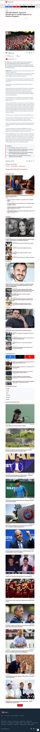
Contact (2, 715)
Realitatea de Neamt (22, 721)
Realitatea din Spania (30, 724)
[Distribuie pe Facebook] (29, 53)
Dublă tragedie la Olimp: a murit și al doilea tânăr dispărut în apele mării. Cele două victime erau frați (23, 382)
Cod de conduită (21, 715)
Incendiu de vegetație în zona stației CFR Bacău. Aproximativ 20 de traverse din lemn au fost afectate (19, 208)
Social (8, 201)
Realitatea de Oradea (11, 722)
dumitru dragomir (14, 166)
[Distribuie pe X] (33, 53)
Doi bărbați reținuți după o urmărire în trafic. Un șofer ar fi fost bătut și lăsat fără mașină (23, 338)
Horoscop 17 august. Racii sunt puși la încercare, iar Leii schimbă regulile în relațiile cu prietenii (22, 372)
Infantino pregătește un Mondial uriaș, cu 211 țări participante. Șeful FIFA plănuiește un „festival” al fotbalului (20, 551)
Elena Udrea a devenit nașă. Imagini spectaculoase (21, 247)
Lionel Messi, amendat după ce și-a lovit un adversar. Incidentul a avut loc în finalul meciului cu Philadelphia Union (21, 153)
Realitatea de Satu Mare (23, 724)
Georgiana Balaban (31, 473)
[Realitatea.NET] (9, 1)
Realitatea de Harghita (27, 722)
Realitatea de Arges (10, 724)
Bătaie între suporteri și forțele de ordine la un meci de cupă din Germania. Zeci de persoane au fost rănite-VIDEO (21, 150)
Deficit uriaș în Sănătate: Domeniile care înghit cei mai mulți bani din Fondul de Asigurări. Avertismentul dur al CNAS (22, 299)
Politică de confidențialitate (14, 715)
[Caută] (31, 2)
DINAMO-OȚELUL (22, 166)
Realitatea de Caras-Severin (19, 722)
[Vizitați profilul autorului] (7, 53)
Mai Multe (20, 705)
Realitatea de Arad (3, 724)
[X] (23, 6)
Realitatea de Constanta (34, 722)
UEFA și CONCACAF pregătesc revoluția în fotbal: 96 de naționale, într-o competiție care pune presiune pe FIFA (19, 526)
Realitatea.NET (11, 53)
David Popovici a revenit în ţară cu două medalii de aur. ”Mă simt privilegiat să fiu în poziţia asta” (19, 702)
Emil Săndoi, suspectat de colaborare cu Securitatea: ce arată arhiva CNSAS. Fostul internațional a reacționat (20, 626)
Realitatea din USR (29, 721)
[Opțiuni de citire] (38, 730)
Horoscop (9, 205)
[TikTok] (31, 6)
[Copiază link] (27, 53)
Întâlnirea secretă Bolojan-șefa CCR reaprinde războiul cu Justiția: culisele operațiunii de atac (23, 362)
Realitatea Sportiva (3, 721)
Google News (24, 169)
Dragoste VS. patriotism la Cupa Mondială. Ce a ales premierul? (19, 576)
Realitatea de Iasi (16, 724)
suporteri (8, 166)
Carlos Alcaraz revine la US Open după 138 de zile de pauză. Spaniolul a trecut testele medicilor (20, 156)
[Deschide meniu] (34, 2)
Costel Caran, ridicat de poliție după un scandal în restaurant (18, 330)
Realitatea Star (10, 721)
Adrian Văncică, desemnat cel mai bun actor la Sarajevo (22, 243)
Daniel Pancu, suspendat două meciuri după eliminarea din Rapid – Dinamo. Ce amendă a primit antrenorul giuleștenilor (20, 651)
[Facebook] (8, 6)
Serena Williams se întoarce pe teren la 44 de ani (18, 147)
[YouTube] (16, 6)
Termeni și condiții (7, 715)
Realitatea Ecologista (16, 721)
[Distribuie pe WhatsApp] (31, 53)
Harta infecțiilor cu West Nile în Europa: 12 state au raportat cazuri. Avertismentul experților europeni (21, 304)
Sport (7, 10)
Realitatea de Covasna (4, 722)
